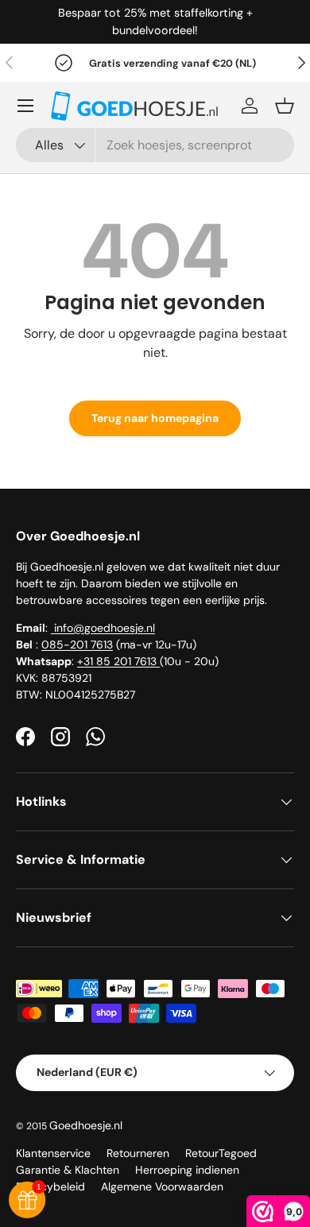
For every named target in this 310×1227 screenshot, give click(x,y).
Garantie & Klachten (67, 1170)
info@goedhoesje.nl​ (103, 628)
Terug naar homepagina (155, 418)
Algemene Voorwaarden (162, 1186)
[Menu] (25, 105)
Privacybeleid (50, 1186)
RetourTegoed (221, 1153)
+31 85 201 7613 (118, 661)
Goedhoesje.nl (85, 1125)
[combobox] (155, 145)
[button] (284, 105)
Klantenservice (53, 1153)
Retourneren (138, 1153)
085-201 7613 (77, 644)
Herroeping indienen (187, 1170)
